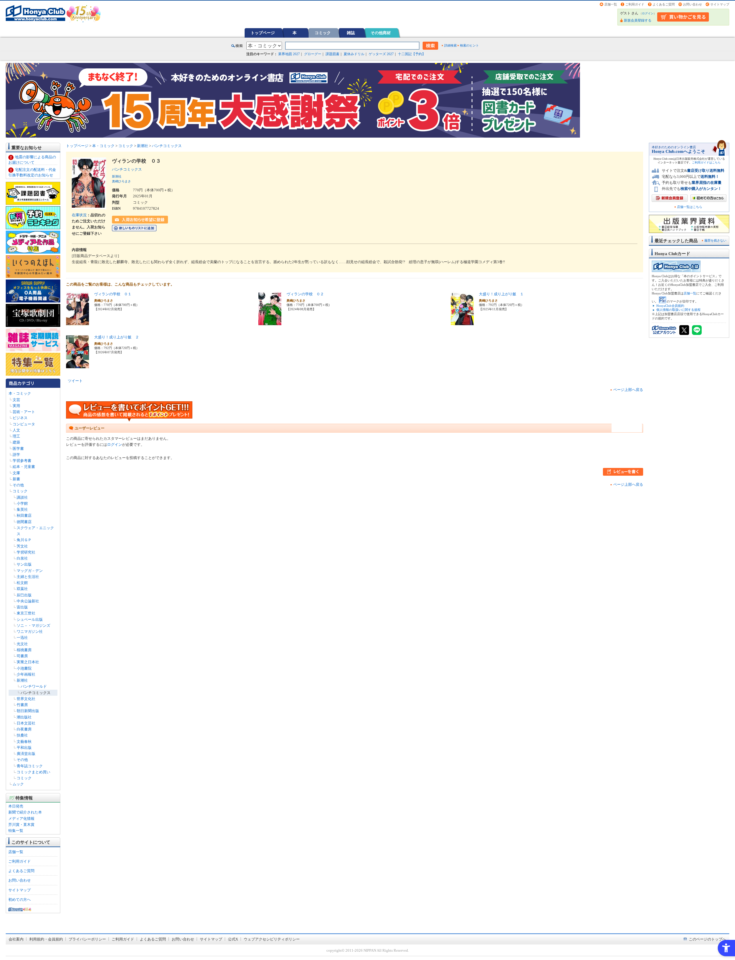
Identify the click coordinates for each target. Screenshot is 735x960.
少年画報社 (26, 674)
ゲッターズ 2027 (381, 54)
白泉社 (22, 558)
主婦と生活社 (28, 577)
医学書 (18, 448)
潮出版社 (24, 717)
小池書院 (24, 668)
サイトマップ (719, 4)
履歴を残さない (715, 240)
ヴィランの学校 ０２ (305, 294)
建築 (16, 442)
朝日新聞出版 (28, 711)
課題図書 (332, 54)
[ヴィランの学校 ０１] (77, 323)
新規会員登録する (637, 20)
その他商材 (381, 32)
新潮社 (22, 680)
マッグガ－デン (30, 570)
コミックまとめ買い (33, 772)
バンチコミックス (36, 693)
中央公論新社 (28, 601)
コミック (323, 32)
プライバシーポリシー (87, 939)
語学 (16, 454)
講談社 (22, 497)
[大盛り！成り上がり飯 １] (462, 323)
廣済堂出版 (26, 753)
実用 (16, 406)
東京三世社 (26, 613)
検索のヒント (469, 45)
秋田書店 (24, 515)
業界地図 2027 (289, 54)
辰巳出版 (24, 595)
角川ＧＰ (24, 540)
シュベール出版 (30, 619)
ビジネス (20, 418)
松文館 (22, 583)
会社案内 (16, 939)
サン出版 (24, 564)
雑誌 (351, 32)
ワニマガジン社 (30, 631)
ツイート (75, 381)
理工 (16, 436)
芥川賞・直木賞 (21, 824)
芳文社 (22, 546)
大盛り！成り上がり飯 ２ (116, 337)
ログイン (647, 13)
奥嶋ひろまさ (121, 181)
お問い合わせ (692, 4)
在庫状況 (79, 215)
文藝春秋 (24, 741)
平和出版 (24, 747)
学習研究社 (26, 552)
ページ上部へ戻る (628, 390)
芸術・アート (24, 412)
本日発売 (15, 806)
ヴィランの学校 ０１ (112, 294)
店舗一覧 (610, 4)
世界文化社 (26, 699)
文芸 (16, 400)
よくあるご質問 (664, 4)
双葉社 (22, 589)
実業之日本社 (28, 662)
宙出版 (22, 607)
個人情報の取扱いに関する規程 (678, 309)
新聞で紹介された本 (25, 812)
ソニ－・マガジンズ (33, 625)
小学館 (22, 503)
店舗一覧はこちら (689, 207)
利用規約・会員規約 (46, 939)
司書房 (22, 656)
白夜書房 (24, 729)
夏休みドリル (354, 54)
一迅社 (22, 637)
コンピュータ (24, 424)
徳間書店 (24, 522)
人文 (16, 430)
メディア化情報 (21, 818)
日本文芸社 (26, 723)
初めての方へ (19, 899)
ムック (18, 784)
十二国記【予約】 (411, 54)
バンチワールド (34, 686)
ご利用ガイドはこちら (706, 162)
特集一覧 (15, 830)
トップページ (263, 32)
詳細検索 (450, 45)
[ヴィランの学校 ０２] (269, 323)
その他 (18, 485)
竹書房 (22, 705)
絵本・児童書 (24, 466)
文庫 (16, 473)
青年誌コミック (30, 766)
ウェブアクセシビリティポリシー (272, 939)
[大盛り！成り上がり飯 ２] (77, 366)
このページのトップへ (707, 939)
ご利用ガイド (634, 4)
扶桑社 (22, 735)
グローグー (312, 54)
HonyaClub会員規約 (670, 305)
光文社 (22, 644)
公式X (233, 939)
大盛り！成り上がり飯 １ (501, 294)
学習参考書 (22, 460)
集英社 (22, 509)
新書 (16, 479)
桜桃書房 (24, 650)
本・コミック (20, 393)
